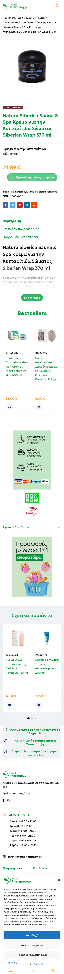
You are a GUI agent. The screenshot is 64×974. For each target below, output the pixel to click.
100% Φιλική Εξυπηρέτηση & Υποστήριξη (35, 742)
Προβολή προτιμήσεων (32, 955)
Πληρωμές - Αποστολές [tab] (21, 237)
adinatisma (18, 191)
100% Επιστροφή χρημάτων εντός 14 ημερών (35, 731)
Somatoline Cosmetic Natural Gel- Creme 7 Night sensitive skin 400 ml (17, 366)
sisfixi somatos (48, 191)
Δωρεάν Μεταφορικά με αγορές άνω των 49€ (35, 753)
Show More (32, 297)
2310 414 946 (19, 814)
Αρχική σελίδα (12, 17)
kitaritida (32, 191)
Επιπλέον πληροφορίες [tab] (21, 229)
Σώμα (41, 17)
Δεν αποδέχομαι (32, 945)
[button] (58, 880)
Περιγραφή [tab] (12, 221)
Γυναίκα (29, 17)
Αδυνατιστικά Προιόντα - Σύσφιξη (24, 22)
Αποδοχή (32, 935)
